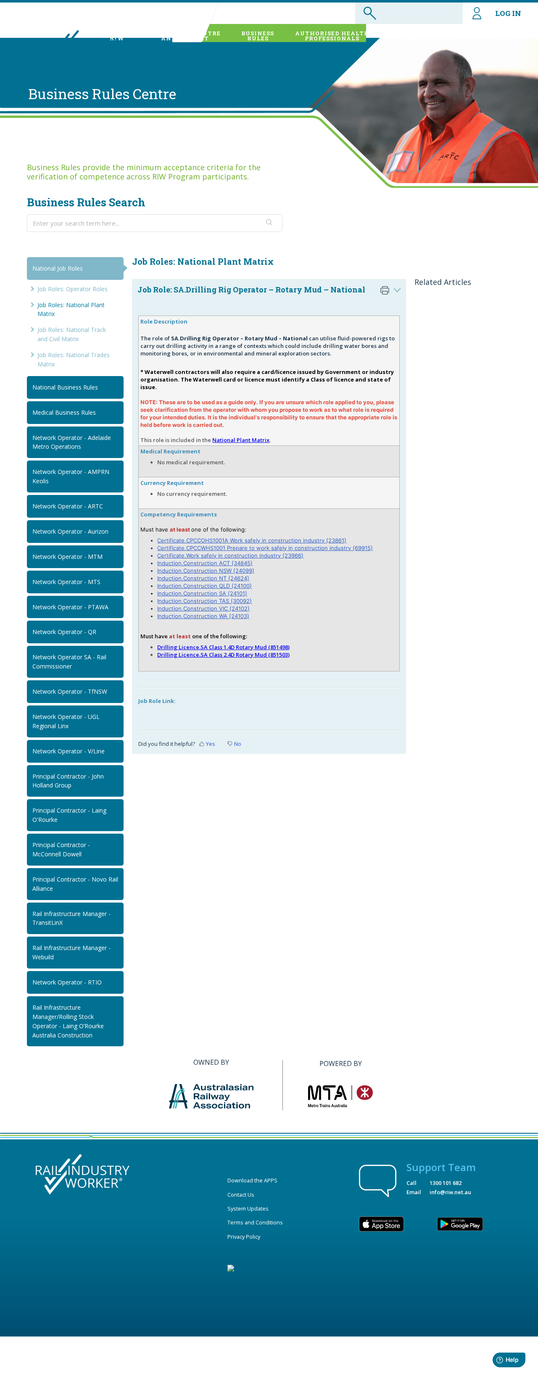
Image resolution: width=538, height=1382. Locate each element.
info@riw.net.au (450, 1192)
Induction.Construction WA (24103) (203, 616)
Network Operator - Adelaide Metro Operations (71, 442)
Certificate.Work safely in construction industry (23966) (230, 555)
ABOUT (117, 35)
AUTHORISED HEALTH (332, 35)
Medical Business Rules (64, 412)
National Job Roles (57, 268)
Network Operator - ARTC (67, 506)
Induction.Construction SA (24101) (202, 593)
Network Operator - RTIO (67, 982)
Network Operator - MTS (66, 582)
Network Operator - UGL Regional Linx (66, 721)
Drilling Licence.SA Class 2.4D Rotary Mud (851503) (223, 654)
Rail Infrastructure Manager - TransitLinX (71, 918)
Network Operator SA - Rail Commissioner (69, 661)
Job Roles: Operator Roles (72, 289)
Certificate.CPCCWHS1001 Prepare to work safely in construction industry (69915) (265, 548)
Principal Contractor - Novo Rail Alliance (75, 883)
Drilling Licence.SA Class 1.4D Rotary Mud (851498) (223, 647)
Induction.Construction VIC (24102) (203, 608)
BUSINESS (257, 35)
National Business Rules (65, 387)
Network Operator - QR (64, 632)
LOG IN (508, 13)
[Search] (269, 223)
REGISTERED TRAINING (429, 35)
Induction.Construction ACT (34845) (205, 563)
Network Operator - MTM (67, 557)
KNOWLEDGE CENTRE (185, 35)
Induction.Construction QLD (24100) (204, 585)
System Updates (248, 1208)
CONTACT (505, 35)
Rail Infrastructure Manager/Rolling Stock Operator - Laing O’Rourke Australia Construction (68, 1021)
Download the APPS (252, 1180)
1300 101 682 (446, 1183)
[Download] (253, 598)
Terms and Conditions (255, 1222)
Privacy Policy (243, 1236)
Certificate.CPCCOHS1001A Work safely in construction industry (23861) (251, 540)
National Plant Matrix (240, 440)
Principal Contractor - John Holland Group (68, 781)
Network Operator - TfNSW (69, 691)
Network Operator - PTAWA (70, 607)
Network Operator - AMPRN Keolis (70, 476)
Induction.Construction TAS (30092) (204, 601)
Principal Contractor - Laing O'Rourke (69, 815)
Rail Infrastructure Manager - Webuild (71, 952)
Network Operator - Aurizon (70, 531)
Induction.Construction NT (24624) (203, 578)
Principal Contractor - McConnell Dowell (61, 849)
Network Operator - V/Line (68, 751)
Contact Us (240, 1194)
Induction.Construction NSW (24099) (205, 570)
